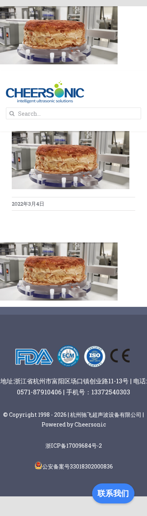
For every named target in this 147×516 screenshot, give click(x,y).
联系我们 (113, 493)
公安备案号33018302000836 (77, 466)
